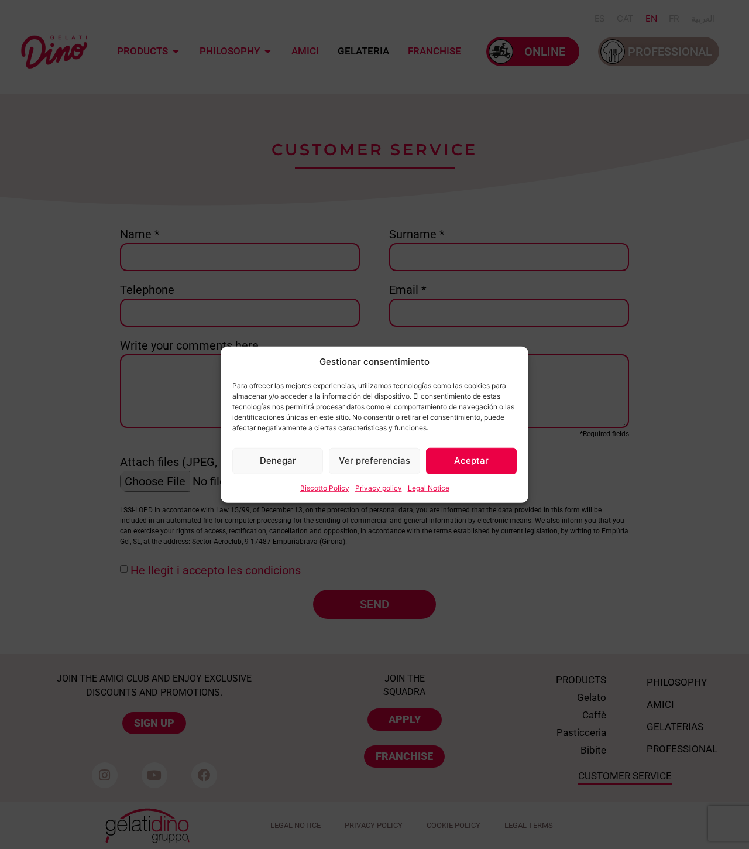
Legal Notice (428, 487)
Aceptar (471, 460)
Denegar (278, 460)
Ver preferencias (374, 460)
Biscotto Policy (324, 487)
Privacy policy (378, 487)
